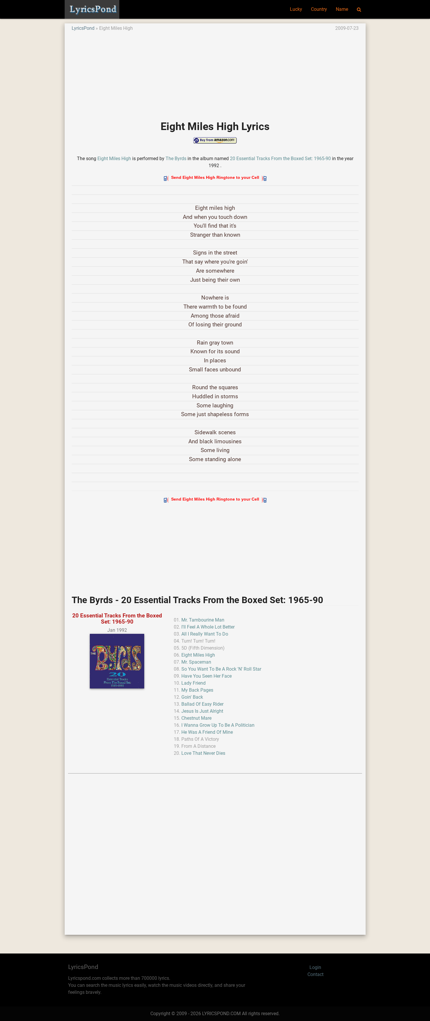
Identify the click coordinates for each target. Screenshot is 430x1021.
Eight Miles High (114, 158)
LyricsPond (83, 28)
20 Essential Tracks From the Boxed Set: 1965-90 (280, 158)
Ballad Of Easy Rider (202, 704)
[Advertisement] (215, 73)
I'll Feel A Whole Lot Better (208, 627)
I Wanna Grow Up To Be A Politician (217, 725)
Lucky (296, 9)
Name (342, 9)
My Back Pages (197, 690)
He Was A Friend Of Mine (207, 732)
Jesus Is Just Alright (202, 711)
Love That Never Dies (203, 753)
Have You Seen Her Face (206, 676)
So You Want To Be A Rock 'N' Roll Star (221, 669)
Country (319, 9)
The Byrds (176, 158)
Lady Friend (193, 683)
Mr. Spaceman (196, 662)
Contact (315, 974)
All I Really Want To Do (204, 634)
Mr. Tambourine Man (202, 620)
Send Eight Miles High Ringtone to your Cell (215, 177)
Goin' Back (192, 697)
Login (315, 967)
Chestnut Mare (196, 718)
